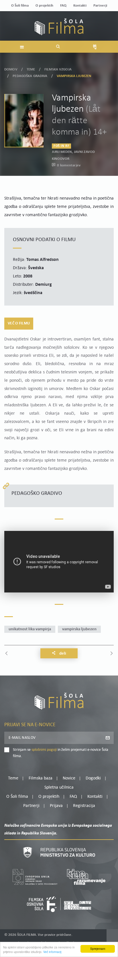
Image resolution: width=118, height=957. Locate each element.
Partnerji (100, 5)
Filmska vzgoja (58, 69)
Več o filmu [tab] (19, 323)
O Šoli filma (20, 5)
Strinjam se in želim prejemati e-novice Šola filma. (60, 753)
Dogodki (93, 778)
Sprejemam (97, 948)
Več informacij (52, 952)
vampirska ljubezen (79, 629)
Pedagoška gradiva (30, 76)
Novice (69, 778)
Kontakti (79, 5)
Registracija (84, 806)
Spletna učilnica (59, 787)
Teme (31, 69)
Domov (10, 69)
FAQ (63, 5)
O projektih (44, 5)
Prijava (56, 806)
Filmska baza (40, 778)
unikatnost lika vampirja (30, 629)
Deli (62, 653)
